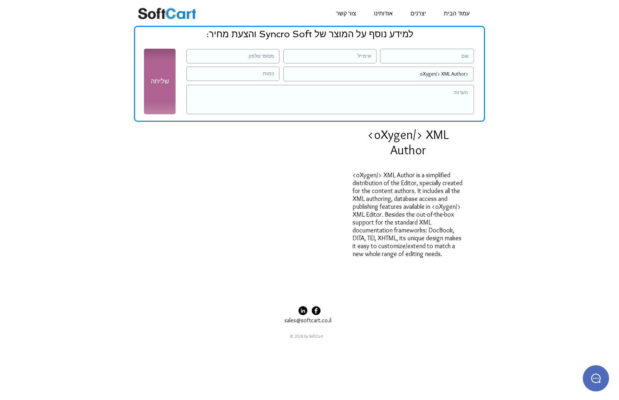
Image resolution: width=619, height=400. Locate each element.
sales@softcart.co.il (307, 320)
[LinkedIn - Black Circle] (302, 310)
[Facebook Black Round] (316, 310)
